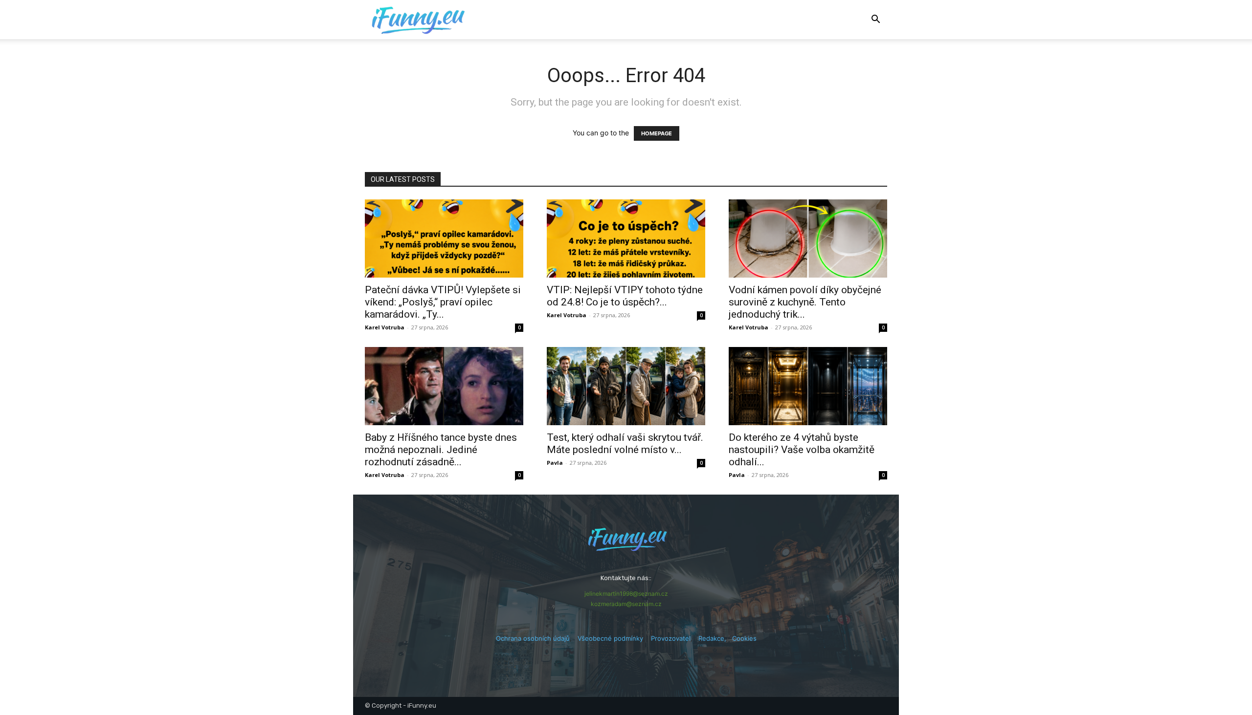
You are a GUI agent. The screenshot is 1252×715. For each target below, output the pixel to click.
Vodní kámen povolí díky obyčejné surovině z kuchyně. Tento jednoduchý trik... (805, 302)
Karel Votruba (384, 327)
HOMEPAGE (656, 133)
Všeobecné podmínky (610, 638)
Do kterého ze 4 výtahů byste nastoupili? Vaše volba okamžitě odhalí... (801, 450)
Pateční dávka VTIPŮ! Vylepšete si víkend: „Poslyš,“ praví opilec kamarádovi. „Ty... (443, 302)
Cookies (744, 638)
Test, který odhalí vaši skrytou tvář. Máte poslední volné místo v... (625, 443)
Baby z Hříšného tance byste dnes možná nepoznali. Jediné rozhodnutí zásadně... (441, 450)
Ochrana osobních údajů (533, 638)
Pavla (555, 462)
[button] (875, 20)
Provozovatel (671, 638)
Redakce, (715, 638)
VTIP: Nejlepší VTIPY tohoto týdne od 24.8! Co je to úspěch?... (625, 296)
